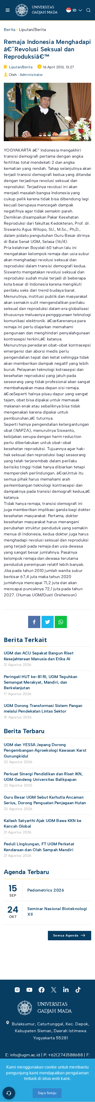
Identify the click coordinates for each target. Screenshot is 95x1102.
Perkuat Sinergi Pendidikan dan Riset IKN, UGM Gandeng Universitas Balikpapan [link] (43, 776)
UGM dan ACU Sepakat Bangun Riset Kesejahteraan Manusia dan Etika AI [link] (38, 656)
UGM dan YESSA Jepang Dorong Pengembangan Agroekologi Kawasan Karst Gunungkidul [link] (45, 750)
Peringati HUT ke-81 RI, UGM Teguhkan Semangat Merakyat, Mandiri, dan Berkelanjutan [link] (40, 682)
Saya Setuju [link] (47, 1093)
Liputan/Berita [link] (32, 29)
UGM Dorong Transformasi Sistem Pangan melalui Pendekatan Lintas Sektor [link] (43, 708)
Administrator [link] (31, 75)
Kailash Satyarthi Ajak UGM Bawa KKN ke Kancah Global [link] (42, 823)
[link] (38, 10)
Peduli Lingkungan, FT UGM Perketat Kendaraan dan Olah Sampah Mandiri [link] (39, 847)
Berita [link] (9, 29)
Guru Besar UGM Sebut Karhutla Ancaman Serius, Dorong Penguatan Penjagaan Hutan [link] (45, 800)
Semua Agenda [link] (65, 935)
